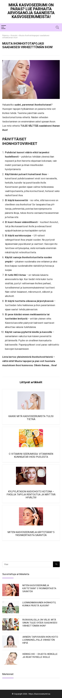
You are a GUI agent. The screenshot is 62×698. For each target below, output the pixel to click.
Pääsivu (5, 35)
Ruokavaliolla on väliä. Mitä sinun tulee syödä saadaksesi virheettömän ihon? (39, 622)
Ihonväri (14, 35)
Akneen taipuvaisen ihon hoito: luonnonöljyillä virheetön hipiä (40, 640)
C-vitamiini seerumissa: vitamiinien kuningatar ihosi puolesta (31, 455)
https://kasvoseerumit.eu (39, 694)
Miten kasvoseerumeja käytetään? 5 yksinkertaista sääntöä (31, 534)
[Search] (57, 27)
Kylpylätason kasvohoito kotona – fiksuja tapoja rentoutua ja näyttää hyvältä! (31, 494)
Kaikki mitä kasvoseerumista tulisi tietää (31, 418)
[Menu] (3, 27)
